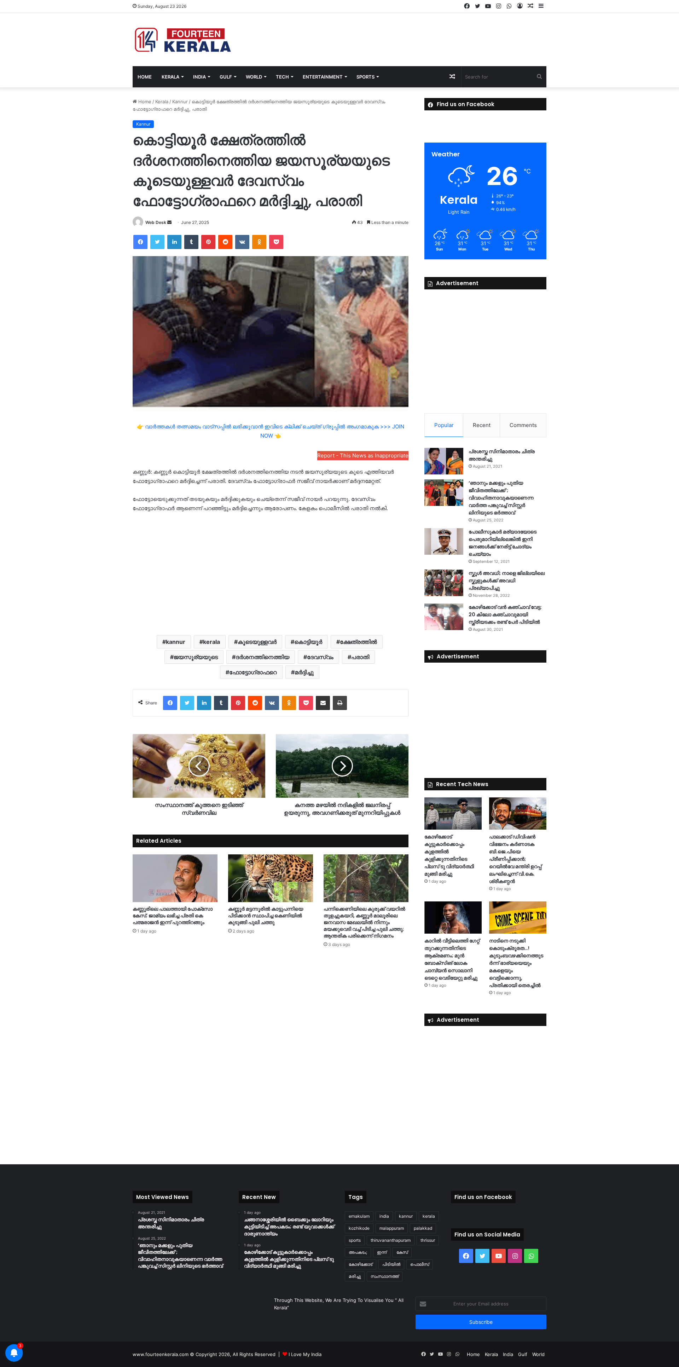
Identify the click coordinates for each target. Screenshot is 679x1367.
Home (145, 77)
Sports (365, 77)
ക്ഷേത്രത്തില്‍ (358, 641)
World (254, 77)
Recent (482, 425)
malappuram (391, 1228)
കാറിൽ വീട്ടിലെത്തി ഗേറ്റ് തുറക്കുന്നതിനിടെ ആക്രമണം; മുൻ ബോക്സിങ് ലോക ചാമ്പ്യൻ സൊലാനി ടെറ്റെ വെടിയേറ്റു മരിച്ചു (452, 959)
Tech (282, 77)
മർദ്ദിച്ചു (304, 672)
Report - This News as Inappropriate (362, 455)
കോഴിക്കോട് (360, 1264)
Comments (523, 425)
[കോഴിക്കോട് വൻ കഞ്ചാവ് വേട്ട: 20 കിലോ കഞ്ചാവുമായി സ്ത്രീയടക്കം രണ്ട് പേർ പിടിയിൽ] (443, 617)
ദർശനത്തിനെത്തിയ (262, 657)
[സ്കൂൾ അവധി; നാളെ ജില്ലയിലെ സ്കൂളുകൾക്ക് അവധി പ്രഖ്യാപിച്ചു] (443, 583)
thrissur (427, 1240)
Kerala (170, 77)
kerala (211, 641)
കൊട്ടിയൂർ (308, 641)
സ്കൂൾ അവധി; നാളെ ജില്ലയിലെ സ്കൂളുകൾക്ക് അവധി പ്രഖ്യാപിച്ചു (507, 581)
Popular (444, 425)
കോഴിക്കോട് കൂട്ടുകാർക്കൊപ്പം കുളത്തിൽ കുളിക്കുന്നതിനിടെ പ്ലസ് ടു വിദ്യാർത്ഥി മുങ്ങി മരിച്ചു (449, 855)
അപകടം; (358, 1252)
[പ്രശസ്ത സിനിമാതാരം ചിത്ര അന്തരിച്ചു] (443, 461)
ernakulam (359, 1216)
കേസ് (402, 1252)
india (384, 1216)
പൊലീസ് (419, 1264)
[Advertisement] (270, 573)
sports (355, 1240)
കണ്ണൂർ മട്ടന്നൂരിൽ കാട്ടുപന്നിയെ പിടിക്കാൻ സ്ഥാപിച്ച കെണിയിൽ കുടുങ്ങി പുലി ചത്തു (265, 915)
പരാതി (360, 657)
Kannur (180, 101)
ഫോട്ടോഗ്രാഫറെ (253, 672)
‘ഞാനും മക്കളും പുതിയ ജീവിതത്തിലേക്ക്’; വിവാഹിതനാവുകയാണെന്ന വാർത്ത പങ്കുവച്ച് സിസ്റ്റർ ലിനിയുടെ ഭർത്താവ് (501, 497)
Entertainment (323, 77)
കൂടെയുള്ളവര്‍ (257, 641)
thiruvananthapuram (391, 1240)
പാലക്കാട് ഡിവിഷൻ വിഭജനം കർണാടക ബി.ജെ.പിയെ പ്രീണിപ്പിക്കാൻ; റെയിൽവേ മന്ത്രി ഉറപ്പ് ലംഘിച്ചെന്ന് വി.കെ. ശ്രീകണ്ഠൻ (515, 859)
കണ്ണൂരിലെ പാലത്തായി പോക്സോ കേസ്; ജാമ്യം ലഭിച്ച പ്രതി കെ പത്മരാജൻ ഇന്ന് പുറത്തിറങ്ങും (173, 915)
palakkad (423, 1228)
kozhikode (359, 1228)
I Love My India (305, 1354)
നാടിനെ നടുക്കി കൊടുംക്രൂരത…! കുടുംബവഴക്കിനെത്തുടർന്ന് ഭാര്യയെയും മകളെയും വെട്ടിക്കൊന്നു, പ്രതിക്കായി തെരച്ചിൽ (516, 963)
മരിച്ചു (355, 1276)
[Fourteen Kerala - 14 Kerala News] (183, 39)
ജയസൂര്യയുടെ (196, 657)
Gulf (226, 77)
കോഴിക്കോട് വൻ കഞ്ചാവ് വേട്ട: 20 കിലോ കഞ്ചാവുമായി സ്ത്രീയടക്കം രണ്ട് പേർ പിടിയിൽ (505, 614)
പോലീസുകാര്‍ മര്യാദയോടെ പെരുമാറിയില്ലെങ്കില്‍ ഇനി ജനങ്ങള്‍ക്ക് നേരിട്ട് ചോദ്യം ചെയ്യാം (502, 543)
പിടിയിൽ (391, 1264)
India (199, 77)
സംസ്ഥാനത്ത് (385, 1276)
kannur (175, 641)
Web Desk (155, 222)
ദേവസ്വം (320, 657)
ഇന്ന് (382, 1252)
